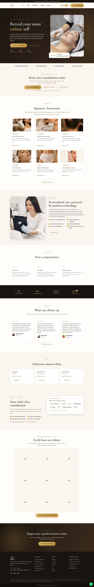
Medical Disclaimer (73, 568)
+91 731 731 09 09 (16, 568)
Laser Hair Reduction (54, 403)
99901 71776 (42, 376)
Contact (53, 570)
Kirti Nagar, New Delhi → (74, 563)
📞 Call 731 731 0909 (49, 87)
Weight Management (67, 407)
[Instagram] (14, 573)
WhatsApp (34, 421)
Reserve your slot (55, 1)
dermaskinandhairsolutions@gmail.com (21, 570)
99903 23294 (67, 376)
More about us (54, 232)
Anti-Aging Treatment (39, 568)
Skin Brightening (77, 403)
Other (75, 407)
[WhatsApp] (18, 573)
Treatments (34, 5)
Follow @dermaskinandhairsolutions (47, 515)
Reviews (49, 5)
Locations (42, 5)
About (28, 5)
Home (23, 5)
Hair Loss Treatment (39, 563)
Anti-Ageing (52, 407)
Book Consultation (77, 5)
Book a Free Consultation (18, 45)
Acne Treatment (38, 566)
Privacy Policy (72, 566)
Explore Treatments (35, 45)
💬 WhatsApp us (63, 87)
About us (54, 559)
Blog (53, 568)
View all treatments (47, 182)
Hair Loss (64, 403)
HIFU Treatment (38, 561)
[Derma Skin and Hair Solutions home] (12, 5)
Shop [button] (64, 5)
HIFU (59, 407)
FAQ (53, 566)
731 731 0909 (17, 376)
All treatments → (38, 570)
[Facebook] (11, 573)
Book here (16, 380)
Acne (70, 403)
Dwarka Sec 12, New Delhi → (75, 561)
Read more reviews (47, 344)
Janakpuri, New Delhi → (74, 559)
